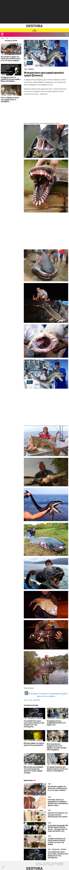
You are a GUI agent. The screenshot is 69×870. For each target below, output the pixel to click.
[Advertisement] (34, 11)
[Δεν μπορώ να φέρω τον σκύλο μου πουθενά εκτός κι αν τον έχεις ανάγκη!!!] (35, 789)
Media (3, 74)
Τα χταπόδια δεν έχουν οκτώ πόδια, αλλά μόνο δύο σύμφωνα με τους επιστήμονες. (34, 724)
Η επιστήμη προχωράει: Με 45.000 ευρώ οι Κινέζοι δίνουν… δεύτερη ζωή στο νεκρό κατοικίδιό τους (58, 828)
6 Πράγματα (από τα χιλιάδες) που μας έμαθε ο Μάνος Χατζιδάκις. (11, 79)
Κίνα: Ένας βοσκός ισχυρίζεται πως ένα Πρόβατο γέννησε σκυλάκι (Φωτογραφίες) (56, 747)
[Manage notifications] (3, 867)
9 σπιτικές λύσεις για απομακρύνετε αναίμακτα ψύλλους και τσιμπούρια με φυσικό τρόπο (58, 802)
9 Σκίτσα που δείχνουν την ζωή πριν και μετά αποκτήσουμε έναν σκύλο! (58, 815)
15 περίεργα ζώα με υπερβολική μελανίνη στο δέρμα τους (56, 723)
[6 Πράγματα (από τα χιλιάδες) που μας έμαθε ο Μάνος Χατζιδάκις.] (11, 69)
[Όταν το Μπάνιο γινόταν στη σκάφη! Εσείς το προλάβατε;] (11, 90)
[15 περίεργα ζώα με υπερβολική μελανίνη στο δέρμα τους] (57, 713)
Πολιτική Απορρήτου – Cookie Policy (45, 864)
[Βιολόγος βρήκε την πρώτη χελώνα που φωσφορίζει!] (34, 735)
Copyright (38, 863)
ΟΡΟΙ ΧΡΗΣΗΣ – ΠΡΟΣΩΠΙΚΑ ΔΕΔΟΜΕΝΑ (53, 863)
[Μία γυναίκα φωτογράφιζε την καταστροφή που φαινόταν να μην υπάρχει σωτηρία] (34, 759)
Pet (26, 718)
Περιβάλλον (31, 718)
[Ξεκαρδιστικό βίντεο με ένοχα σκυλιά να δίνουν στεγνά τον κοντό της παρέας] (35, 841)
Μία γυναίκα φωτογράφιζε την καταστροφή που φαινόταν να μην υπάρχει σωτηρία (33, 770)
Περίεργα (37, 700)
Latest (34, 31)
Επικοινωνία (60, 864)
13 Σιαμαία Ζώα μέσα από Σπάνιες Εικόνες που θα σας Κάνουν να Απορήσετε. (57, 769)
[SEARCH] (66, 34)
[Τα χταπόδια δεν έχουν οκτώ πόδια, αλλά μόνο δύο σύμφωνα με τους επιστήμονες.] (34, 713)
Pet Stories (29, 700)
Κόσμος (10, 95)
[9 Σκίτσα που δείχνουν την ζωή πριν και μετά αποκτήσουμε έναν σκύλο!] (35, 815)
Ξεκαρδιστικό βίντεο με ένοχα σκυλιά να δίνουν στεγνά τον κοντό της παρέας (56, 841)
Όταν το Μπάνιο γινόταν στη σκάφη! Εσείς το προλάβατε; (10, 99)
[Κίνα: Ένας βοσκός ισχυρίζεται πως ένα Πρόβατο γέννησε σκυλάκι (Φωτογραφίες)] (57, 736)
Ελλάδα (4, 95)
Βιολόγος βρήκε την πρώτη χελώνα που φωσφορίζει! (34, 744)
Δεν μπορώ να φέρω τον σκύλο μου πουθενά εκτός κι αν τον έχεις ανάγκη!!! (57, 788)
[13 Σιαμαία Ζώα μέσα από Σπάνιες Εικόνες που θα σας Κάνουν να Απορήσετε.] (57, 759)
